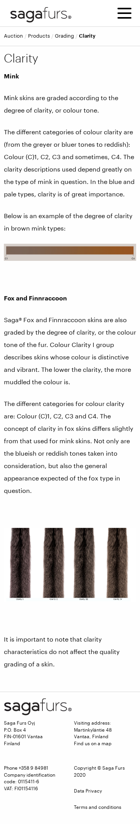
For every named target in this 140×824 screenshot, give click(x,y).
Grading (64, 35)
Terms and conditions (97, 807)
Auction (13, 35)
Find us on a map (93, 743)
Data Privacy (88, 790)
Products (39, 35)
